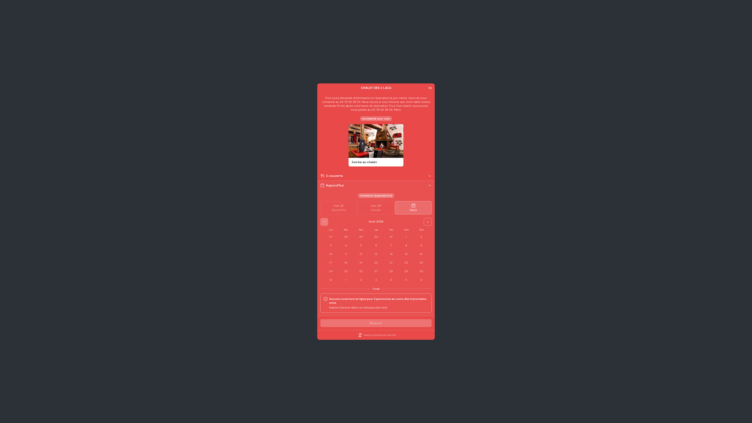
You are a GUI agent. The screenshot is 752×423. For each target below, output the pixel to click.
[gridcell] (406, 237)
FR (430, 88)
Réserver (376, 323)
